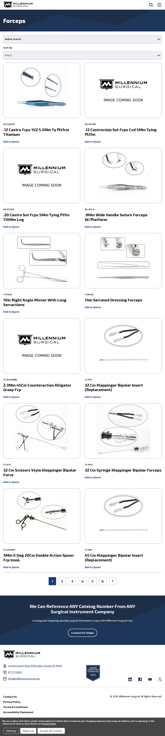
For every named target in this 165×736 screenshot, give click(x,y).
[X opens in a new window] (160, 679)
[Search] (151, 4)
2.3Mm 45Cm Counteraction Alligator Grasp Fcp (37, 387)
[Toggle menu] (159, 4)
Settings (11, 731)
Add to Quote (11, 141)
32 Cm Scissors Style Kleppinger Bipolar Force (39, 472)
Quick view (41, 95)
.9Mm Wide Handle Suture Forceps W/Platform (116, 217)
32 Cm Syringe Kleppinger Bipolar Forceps (123, 470)
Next (112, 581)
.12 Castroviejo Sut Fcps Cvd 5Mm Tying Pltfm (121, 132)
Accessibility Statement (18, 712)
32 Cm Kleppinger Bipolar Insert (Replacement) (114, 387)
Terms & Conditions (15, 706)
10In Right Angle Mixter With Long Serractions (34, 302)
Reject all (28, 731)
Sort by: (7, 48)
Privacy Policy (49, 724)
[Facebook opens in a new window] (140, 679)
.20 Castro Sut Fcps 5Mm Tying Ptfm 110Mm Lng (36, 217)
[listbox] (82, 55)
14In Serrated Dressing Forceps (113, 300)
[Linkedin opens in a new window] (130, 679)
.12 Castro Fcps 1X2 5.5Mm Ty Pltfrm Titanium (36, 132)
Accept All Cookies (51, 731)
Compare (41, 86)
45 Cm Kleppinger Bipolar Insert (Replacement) (114, 557)
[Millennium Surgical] (18, 5)
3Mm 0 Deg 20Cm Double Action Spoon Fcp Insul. (38, 557)
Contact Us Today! (82, 632)
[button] (82, 39)
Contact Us (10, 696)
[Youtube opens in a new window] (150, 679)
